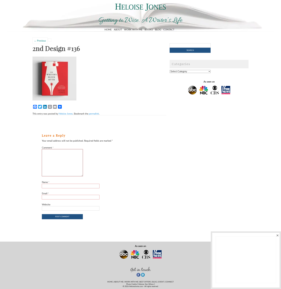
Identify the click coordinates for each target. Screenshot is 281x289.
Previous (40, 40)
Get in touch (140, 269)
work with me (131, 282)
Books (149, 29)
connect (169, 282)
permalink (94, 113)
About (118, 29)
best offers (145, 282)
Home (108, 29)
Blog (158, 29)
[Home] (140, 9)
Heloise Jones (66, 113)
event (161, 282)
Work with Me (133, 29)
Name (45, 182)
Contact (168, 29)
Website (46, 204)
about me (118, 282)
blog (154, 282)
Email (45, 193)
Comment (47, 147)
